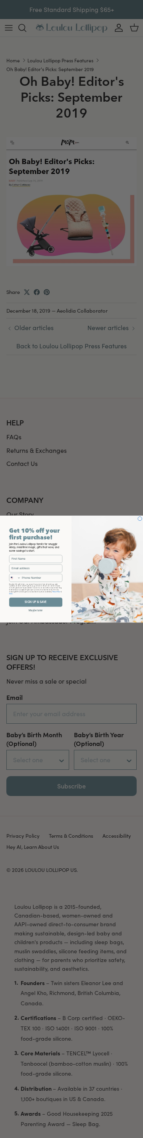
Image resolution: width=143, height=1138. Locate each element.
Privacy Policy (56, 591)
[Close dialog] (140, 518)
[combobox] (14, 578)
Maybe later (36, 610)
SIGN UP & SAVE (35, 602)
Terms (11, 593)
